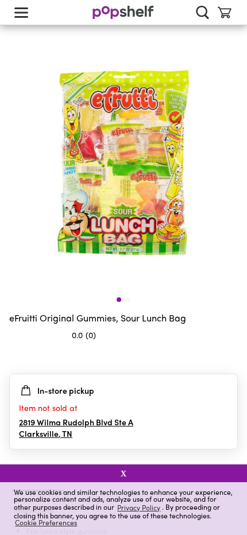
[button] (228, 358)
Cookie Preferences (46, 522)
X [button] (123, 473)
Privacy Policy (138, 507)
